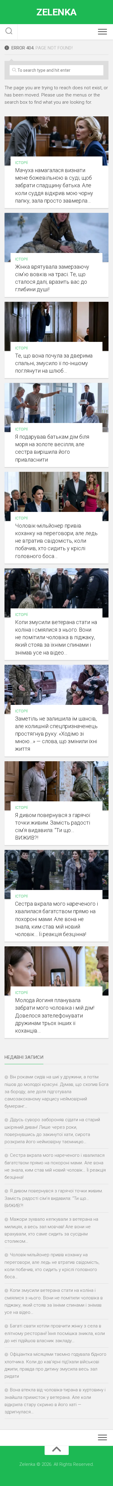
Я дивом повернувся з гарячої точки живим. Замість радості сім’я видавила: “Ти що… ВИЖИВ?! (54, 1198)
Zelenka (56, 12)
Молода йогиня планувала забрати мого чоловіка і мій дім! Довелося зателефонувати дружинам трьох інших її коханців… (54, 1015)
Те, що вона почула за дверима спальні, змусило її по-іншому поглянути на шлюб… (54, 363)
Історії (21, 162)
